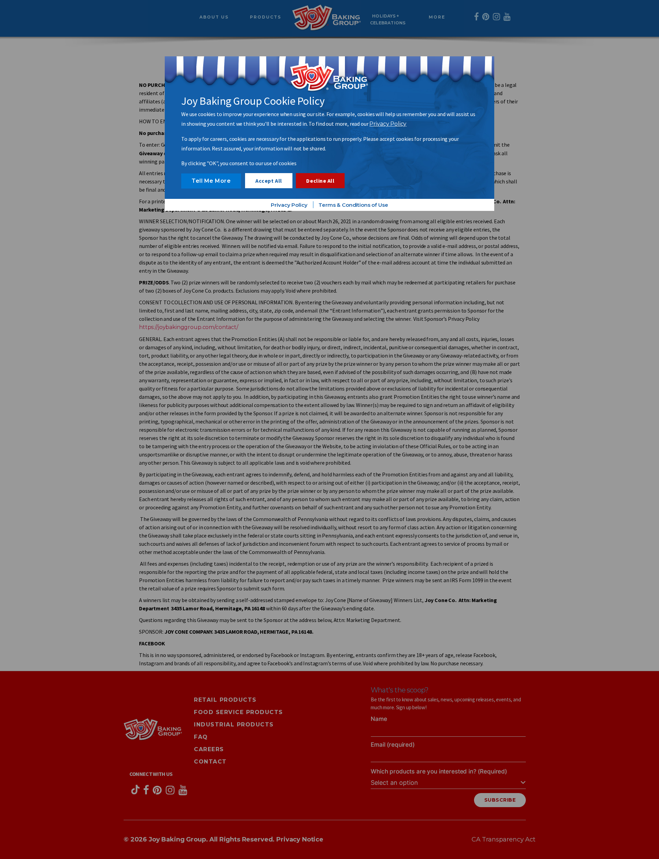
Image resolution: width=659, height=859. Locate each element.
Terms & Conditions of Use (353, 205)
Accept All (268, 180)
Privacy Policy (387, 124)
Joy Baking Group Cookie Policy (253, 101)
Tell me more (211, 181)
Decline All (320, 180)
